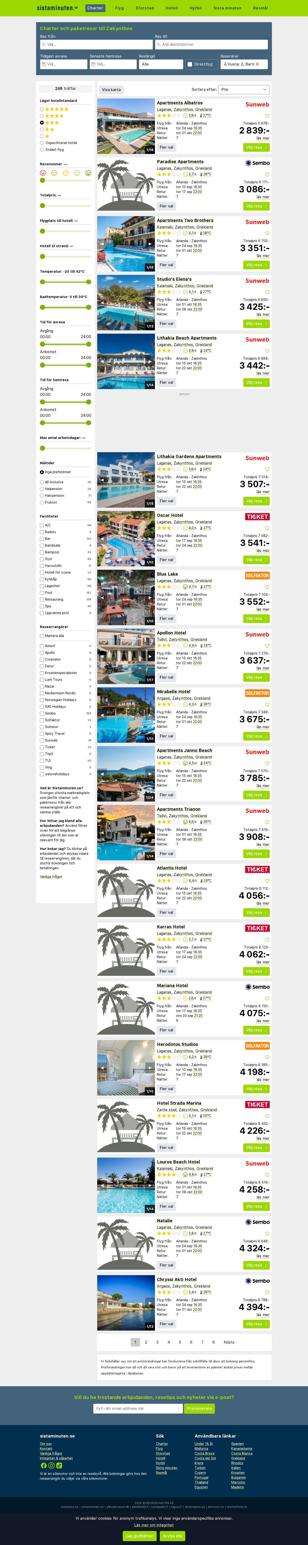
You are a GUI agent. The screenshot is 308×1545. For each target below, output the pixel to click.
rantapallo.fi (159, 1507)
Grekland (203, 109)
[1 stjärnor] (65, 136)
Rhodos (237, 1463)
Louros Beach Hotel (178, 1161)
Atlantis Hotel (172, 867)
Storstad (145, 8)
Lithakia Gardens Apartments (189, 456)
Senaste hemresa (105, 56)
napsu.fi (176, 1507)
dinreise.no (216, 1507)
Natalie (165, 1220)
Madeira (237, 1487)
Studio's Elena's (174, 279)
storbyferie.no (237, 1507)
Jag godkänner (140, 1536)
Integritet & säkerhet (56, 1458)
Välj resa (254, 147)
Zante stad (166, 1109)
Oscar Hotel (170, 515)
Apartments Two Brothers (185, 220)
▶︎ (150, 126)
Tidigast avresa (53, 56)
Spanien (237, 1444)
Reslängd (147, 56)
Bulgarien (238, 1477)
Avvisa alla (172, 1536)
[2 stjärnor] (65, 129)
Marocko (238, 1482)
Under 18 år (204, 1444)
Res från (47, 36)
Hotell (172, 8)
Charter (95, 8)
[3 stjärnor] (65, 122)
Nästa (229, 1342)
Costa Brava (204, 1453)
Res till (161, 36)
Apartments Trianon (178, 809)
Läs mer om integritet (154, 1525)
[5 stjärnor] (65, 109)
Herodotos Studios (177, 1044)
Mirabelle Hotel (173, 691)
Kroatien (238, 1473)
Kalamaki (165, 227)
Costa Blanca (241, 1453)
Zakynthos (183, 109)
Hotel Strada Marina (179, 1103)
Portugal (201, 1477)
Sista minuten (227, 8)
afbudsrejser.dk (118, 1507)
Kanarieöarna (241, 1449)
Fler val (166, 147)
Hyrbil (196, 8)
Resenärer (229, 56)
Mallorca (201, 1449)
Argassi (163, 698)
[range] (42, 180)
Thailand (201, 1482)
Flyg (119, 8)
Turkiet (200, 1468)
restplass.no (69, 1507)
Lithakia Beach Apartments (187, 337)
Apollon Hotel (171, 632)
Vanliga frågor (51, 877)
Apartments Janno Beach (184, 750)
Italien (236, 1468)
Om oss (46, 1444)
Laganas (164, 109)
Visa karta (111, 89)
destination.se (195, 1507)
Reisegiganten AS (159, 1503)
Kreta (199, 1463)
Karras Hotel (171, 926)
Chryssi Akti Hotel (177, 1279)
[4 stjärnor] (65, 115)
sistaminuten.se (92, 1507)
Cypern (200, 1473)
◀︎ (102, 126)
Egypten (201, 1487)
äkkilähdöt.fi (140, 1507)
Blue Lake (167, 574)
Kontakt (46, 1449)
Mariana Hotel (172, 985)
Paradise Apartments (180, 161)
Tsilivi (162, 639)
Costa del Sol (205, 1458)
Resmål (260, 8)
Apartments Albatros (180, 102)
